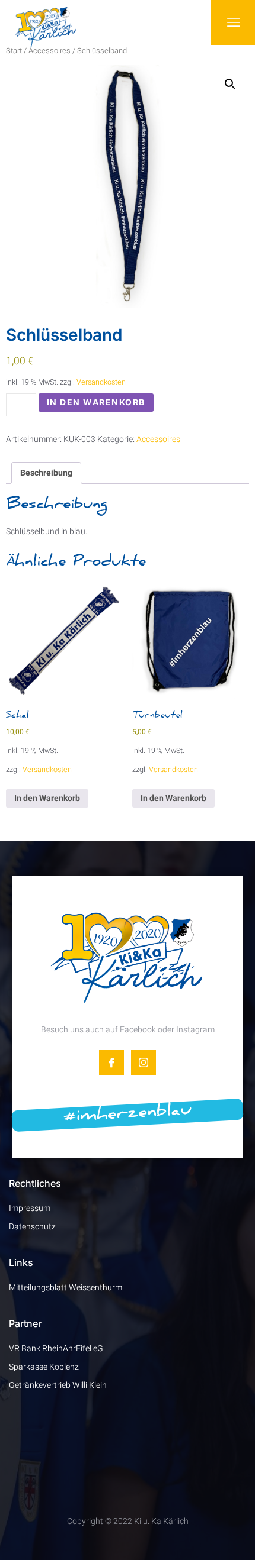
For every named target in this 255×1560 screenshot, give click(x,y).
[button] (230, 84)
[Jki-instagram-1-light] (143, 1062)
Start (14, 51)
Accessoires (49, 51)
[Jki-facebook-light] (111, 1062)
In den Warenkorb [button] (47, 798)
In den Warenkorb (96, 402)
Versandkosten (101, 382)
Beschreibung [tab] (46, 473)
